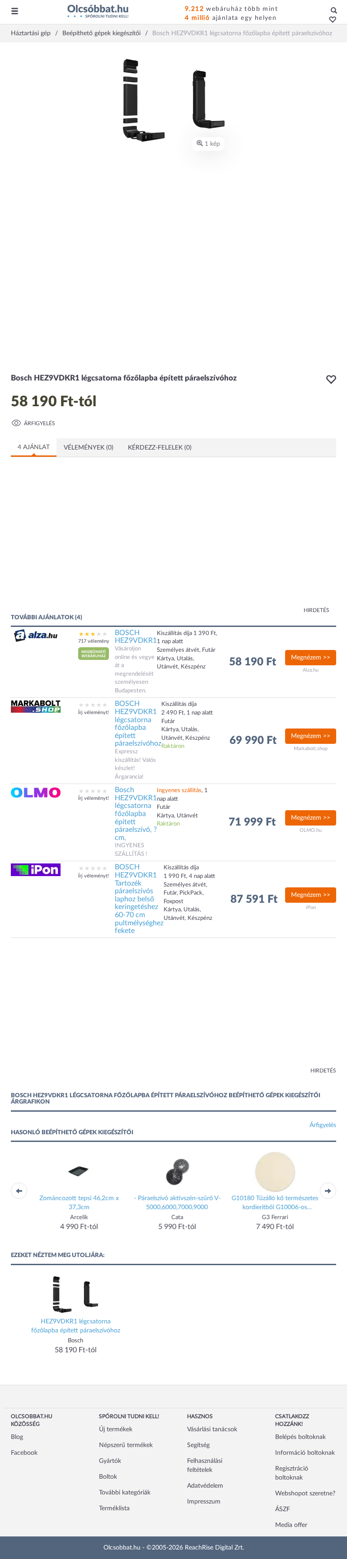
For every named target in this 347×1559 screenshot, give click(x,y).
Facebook (24, 1453)
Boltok (108, 1477)
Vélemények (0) (88, 448)
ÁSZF (282, 1509)
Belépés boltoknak (300, 1437)
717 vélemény (93, 641)
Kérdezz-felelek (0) (160, 448)
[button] (330, 20)
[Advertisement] (99, 541)
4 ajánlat (34, 447)
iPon (311, 907)
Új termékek (115, 1429)
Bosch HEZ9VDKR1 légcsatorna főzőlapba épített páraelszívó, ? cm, (136, 813)
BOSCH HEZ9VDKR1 (136, 637)
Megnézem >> (310, 657)
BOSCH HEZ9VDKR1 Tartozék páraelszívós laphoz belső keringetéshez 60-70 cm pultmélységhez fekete (139, 898)
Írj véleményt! (93, 712)
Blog (17, 1437)
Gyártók (110, 1461)
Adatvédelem (205, 1486)
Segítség (198, 1445)
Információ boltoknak (305, 1453)
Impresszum (203, 1502)
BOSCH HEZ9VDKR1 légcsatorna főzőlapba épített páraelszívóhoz (138, 723)
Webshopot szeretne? (305, 1493)
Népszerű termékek (126, 1445)
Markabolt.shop (311, 748)
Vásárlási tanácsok (212, 1429)
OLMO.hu (311, 830)
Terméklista (114, 1508)
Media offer (291, 1525)
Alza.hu (311, 670)
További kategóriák (124, 1492)
